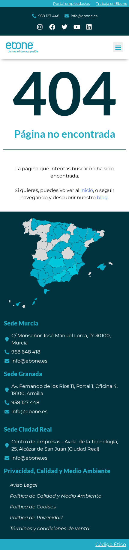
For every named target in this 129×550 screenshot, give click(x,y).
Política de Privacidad (36, 517)
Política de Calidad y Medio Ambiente (55, 496)
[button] (118, 47)
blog (102, 197)
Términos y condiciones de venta (49, 528)
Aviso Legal (23, 485)
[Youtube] (76, 27)
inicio (86, 190)
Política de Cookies (33, 507)
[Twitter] (64, 27)
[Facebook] (52, 27)
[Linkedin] (89, 27)
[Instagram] (39, 27)
